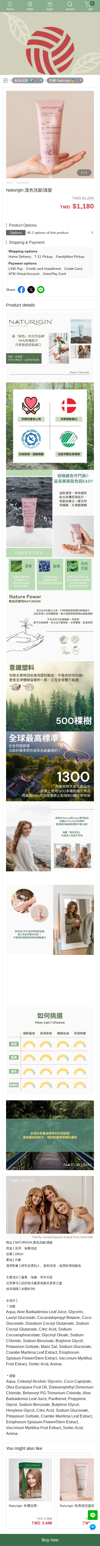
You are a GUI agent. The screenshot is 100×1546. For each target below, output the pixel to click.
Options (16, 233)
